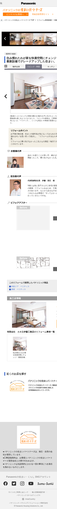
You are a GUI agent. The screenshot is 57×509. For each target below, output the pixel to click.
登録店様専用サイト (40, 14)
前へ (5, 38)
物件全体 (16, 67)
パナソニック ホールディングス (28, 495)
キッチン (51, 67)
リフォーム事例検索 (44, 20)
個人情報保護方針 (38, 492)
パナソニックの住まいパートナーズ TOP (19, 20)
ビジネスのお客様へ (15, 14)
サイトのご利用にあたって (18, 492)
